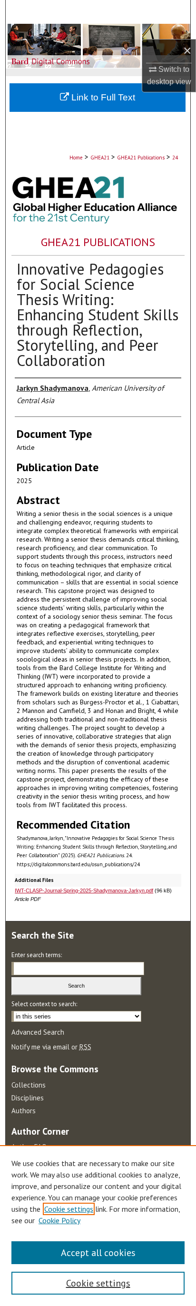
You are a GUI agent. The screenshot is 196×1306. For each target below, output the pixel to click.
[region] (98, 1225)
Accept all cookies (98, 1253)
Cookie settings (68, 1209)
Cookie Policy (59, 1220)
